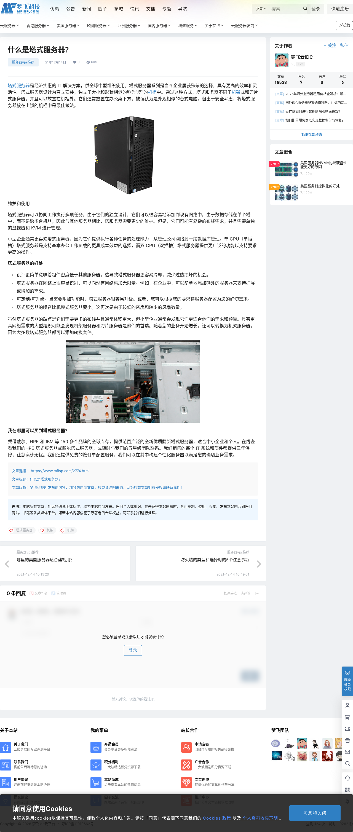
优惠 (54, 9)
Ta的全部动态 (311, 134)
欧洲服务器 (96, 25)
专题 (166, 9)
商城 (118, 9)
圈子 (102, 9)
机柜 (152, 92)
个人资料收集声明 (260, 818)
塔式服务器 (19, 85)
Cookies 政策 (217, 818)
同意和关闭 (315, 812)
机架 (236, 92)
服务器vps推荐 (23, 62)
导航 (182, 9)
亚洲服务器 (127, 25)
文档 (150, 9)
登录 (315, 8)
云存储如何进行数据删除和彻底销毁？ (308, 111)
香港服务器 (36, 25)
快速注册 (340, 8)
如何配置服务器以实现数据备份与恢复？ (310, 120)
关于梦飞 (212, 25)
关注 (332, 45)
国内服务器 (157, 25)
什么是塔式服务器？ (46, 479)
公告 (70, 9)
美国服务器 (66, 25)
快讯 (134, 9)
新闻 (86, 9)
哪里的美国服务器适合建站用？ (45, 559)
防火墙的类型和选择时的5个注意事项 (215, 559)
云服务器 (7, 25)
